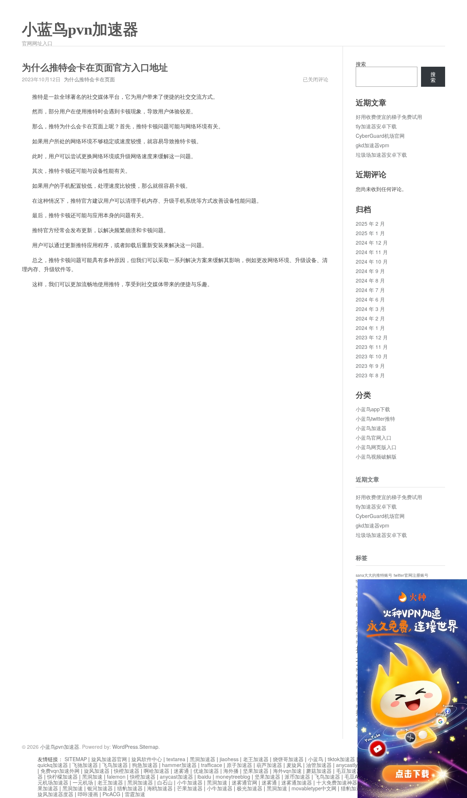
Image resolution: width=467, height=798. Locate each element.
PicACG (111, 794)
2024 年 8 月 (370, 280)
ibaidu (204, 776)
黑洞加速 (92, 776)
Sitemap (148, 746)
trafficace (211, 764)
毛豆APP (354, 776)
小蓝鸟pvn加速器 (80, 29)
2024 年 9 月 (370, 271)
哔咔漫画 (88, 794)
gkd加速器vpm (372, 145)
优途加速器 (206, 770)
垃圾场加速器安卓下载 (381, 154)
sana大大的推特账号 (374, 575)
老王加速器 (256, 759)
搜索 (361, 63)
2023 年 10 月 (372, 356)
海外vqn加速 (287, 770)
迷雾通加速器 (296, 782)
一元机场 (83, 782)
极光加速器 (249, 788)
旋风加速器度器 (55, 794)
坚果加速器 (256, 770)
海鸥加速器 (160, 788)
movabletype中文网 (314, 788)
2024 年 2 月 (370, 318)
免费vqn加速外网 (60, 770)
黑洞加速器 (202, 759)
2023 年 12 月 (372, 337)
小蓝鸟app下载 (373, 409)
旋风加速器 (96, 770)
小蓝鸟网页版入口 (376, 447)
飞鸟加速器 (115, 764)
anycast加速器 (176, 776)
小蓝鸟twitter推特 (375, 418)
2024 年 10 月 (372, 261)
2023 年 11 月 (372, 346)
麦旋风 (294, 764)
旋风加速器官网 (109, 759)
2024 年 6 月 (370, 299)
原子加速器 (239, 764)
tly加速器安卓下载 (376, 126)
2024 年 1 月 (370, 327)
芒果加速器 (189, 788)
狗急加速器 (145, 764)
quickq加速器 (53, 764)
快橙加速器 (126, 770)
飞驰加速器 (85, 764)
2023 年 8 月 (370, 375)
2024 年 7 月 (370, 289)
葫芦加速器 (269, 764)
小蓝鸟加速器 (371, 428)
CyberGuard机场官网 (380, 135)
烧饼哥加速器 (288, 759)
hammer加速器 (179, 764)
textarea (175, 759)
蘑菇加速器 (319, 770)
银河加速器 (100, 788)
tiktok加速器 (341, 759)
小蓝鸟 (315, 759)
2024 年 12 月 (372, 242)
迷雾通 (181, 770)
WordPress (125, 746)
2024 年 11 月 (372, 252)
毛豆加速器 (349, 770)
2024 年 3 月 (370, 308)
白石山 (165, 782)
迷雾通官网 (244, 782)
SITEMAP (76, 759)
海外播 (231, 770)
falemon (116, 776)
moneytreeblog (233, 776)
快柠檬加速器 (62, 776)
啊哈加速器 (156, 770)
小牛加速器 (189, 782)
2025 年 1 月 (370, 233)
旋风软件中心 (146, 759)
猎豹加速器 (130, 788)
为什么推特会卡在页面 (89, 79)
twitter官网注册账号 (411, 575)
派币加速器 (297, 776)
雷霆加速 (135, 794)
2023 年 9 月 (370, 365)
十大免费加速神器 (336, 782)
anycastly (347, 764)
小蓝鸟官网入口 (373, 437)
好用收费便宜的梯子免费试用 (389, 116)
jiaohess (229, 759)
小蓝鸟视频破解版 (376, 456)
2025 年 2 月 (370, 223)
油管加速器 (319, 764)
